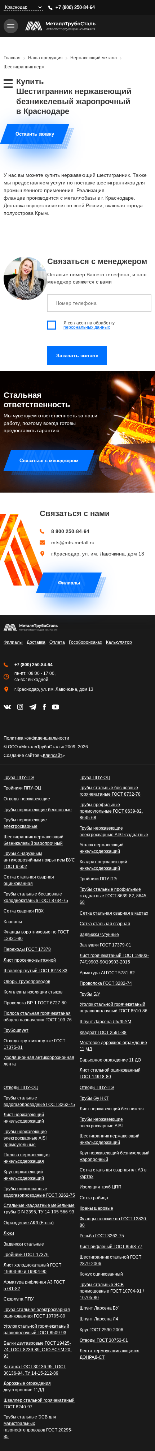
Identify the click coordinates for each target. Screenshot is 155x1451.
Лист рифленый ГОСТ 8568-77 (111, 1246)
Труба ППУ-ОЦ (95, 777)
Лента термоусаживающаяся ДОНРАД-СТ (110, 1354)
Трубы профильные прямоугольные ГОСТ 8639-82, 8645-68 (111, 811)
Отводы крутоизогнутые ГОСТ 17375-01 (34, 1044)
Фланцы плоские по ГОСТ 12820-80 (113, 1222)
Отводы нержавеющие (27, 798)
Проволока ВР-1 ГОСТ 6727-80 (35, 1002)
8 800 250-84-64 (70, 531)
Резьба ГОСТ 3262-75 (102, 1235)
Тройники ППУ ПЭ (98, 878)
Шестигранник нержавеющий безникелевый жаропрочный (33, 840)
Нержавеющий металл (93, 57)
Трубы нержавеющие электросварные (25, 823)
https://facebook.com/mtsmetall (44, 707)
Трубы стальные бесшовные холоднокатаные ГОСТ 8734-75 (36, 897)
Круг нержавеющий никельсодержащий (24, 1175)
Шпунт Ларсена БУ (99, 1308)
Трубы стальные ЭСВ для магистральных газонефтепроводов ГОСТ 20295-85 (38, 1426)
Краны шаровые (96, 1208)
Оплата (57, 642)
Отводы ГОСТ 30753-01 (104, 1340)
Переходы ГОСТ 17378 (27, 949)
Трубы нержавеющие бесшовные (38, 809)
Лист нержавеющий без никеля (112, 1108)
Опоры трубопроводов (27, 981)
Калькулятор (119, 642)
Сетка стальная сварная (105, 923)
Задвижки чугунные (99, 934)
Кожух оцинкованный (101, 1274)
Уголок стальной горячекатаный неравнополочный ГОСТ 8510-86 (113, 1007)
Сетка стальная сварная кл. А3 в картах (113, 1173)
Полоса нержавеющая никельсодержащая (27, 1158)
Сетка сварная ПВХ (24, 911)
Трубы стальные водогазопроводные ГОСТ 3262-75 (39, 1101)
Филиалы (69, 583)
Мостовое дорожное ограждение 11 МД (113, 1046)
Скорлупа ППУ (19, 1299)
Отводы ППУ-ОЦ (21, 1087)
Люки (9, 1233)
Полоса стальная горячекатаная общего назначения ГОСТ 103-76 (38, 1016)
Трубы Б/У (90, 994)
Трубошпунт (16, 1030)
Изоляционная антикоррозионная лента (39, 1061)
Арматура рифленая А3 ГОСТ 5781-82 (34, 1285)
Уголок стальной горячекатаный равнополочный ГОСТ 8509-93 (36, 1329)
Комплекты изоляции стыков (33, 992)
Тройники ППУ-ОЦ (22, 788)
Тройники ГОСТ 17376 (26, 1254)
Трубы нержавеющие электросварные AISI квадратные (114, 831)
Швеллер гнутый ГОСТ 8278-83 (35, 970)
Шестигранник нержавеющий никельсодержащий (110, 1139)
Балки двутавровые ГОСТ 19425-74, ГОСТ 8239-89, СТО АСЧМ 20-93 (38, 1350)
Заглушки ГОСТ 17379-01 (105, 945)
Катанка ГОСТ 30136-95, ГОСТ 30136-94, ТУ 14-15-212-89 (35, 1370)
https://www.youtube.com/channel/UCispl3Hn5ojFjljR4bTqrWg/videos (55, 707)
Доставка (36, 642)
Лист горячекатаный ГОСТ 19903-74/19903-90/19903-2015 (114, 959)
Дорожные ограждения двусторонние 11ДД (27, 1386)
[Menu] (11, 26)
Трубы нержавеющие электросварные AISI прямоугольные (25, 1138)
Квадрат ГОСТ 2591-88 (103, 1032)
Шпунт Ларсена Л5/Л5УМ (105, 1021)
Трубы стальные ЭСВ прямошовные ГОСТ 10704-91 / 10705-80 (112, 1291)
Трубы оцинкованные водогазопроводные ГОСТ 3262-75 (39, 1192)
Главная (12, 57)
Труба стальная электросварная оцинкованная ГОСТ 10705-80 (37, 1313)
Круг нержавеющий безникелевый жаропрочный (115, 1156)
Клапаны (13, 921)
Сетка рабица (94, 1197)
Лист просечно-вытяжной (30, 960)
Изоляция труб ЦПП (100, 1187)
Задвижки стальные (24, 1244)
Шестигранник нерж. (24, 66)
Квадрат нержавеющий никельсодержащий (103, 865)
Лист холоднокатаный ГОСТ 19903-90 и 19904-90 (32, 1268)
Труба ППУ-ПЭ (19, 777)
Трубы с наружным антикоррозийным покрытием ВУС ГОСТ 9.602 (39, 860)
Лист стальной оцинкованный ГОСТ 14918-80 (110, 1073)
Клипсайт (52, 755)
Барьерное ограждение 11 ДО (110, 1060)
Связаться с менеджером (49, 460)
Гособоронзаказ (85, 642)
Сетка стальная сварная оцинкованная (29, 880)
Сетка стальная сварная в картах (114, 913)
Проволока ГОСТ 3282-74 (106, 983)
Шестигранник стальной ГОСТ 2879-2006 (110, 1260)
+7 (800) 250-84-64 (75, 7)
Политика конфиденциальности (36, 738)
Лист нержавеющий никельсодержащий (24, 1118)
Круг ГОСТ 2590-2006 (101, 1329)
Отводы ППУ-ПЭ (97, 1087)
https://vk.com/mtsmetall (7, 707)
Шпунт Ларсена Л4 (99, 1319)
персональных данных (86, 327)
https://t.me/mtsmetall (32, 707)
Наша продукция (45, 57)
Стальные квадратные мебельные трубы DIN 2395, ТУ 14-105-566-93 (39, 1208)
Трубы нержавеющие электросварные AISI (101, 1122)
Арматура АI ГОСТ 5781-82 (107, 972)
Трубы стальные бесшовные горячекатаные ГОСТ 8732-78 (110, 791)
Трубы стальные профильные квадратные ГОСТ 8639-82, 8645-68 (114, 896)
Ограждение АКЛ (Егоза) (29, 1222)
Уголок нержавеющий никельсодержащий (102, 848)
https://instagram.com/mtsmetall (20, 707)
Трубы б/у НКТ (94, 1098)
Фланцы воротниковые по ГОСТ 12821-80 (36, 935)
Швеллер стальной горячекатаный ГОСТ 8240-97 (39, 1403)
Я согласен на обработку (89, 325)
